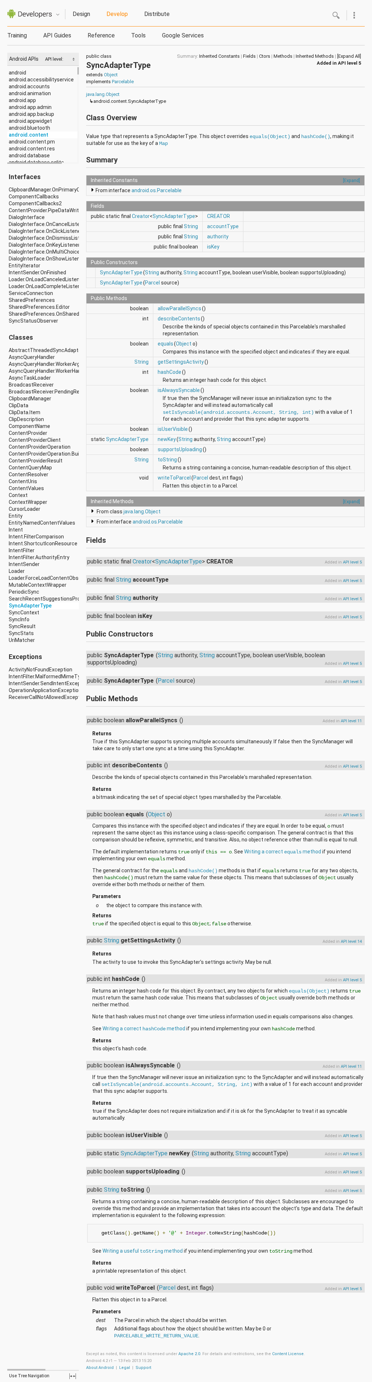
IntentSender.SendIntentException (49, 683)
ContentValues (26, 488)
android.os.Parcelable (157, 190)
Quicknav (58, 15)
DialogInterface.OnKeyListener (44, 245)
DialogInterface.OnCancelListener (48, 224)
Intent (16, 530)
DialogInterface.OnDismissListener (49, 238)
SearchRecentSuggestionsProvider (50, 599)
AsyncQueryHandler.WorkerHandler (49, 371)
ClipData (18, 405)
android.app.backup (31, 114)
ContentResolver (28, 474)
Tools (138, 35)
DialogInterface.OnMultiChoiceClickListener (59, 252)
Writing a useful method (142, 1251)
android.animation (30, 93)
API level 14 (351, 941)
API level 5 (349, 63)
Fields (249, 56)
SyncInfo (19, 619)
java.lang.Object (103, 94)
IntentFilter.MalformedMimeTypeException (59, 676)
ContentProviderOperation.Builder (48, 454)
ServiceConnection (31, 293)
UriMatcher (22, 640)
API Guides (57, 35)
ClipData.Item (24, 412)
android (17, 73)
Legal (124, 1367)
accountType (223, 226)
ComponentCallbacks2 (35, 203)
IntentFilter (22, 550)
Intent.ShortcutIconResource (43, 543)
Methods (283, 56)
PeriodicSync (24, 592)
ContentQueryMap (30, 467)
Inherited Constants (219, 56)
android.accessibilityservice (41, 79)
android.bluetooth (29, 128)
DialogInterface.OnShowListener (47, 259)
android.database (29, 155)
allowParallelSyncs (179, 308)
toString (167, 459)
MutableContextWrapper (37, 585)
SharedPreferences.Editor (39, 307)
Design (81, 14)
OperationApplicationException (45, 690)
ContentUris (23, 481)
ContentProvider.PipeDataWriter (46, 210)
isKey (213, 247)
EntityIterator (24, 265)
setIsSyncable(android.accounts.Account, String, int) (238, 412)
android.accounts (29, 86)
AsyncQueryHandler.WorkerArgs (46, 364)
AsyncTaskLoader (30, 378)
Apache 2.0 (189, 1353)
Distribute (157, 14)
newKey (167, 439)
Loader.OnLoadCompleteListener (47, 286)
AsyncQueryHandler (32, 357)
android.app (22, 100)
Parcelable (123, 81)
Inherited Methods (315, 56)
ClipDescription (26, 419)
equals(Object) (270, 137)
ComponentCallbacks (34, 196)
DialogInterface (27, 217)
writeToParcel (174, 478)
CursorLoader (24, 509)
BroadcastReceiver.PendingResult (49, 392)
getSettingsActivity (181, 362)
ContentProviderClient (35, 440)
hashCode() (315, 137)
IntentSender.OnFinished (37, 272)
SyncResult (22, 626)
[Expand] (351, 180)
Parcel (152, 283)
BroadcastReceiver (31, 385)
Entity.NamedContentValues (42, 523)
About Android (100, 1367)
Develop (117, 14)
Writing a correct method (282, 851)
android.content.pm (32, 142)
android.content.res (32, 148)
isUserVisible (173, 429)
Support (143, 1367)
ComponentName (29, 426)
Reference (101, 35)
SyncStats (21, 633)
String (191, 226)
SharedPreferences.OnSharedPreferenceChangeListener (76, 314)
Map (163, 143)
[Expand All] (349, 56)
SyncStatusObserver (33, 321)
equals (165, 344)
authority (218, 236)
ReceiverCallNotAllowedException (48, 697)
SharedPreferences (32, 300)
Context (18, 495)
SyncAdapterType (30, 606)
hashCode (169, 372)
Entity (16, 516)
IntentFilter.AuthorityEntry (39, 557)
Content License (288, 1353)
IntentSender (24, 564)
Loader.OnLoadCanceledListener (46, 279)
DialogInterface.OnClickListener (45, 231)
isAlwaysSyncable (179, 390)
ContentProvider (28, 433)
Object (111, 74)
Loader (17, 571)
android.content (28, 135)
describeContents (179, 319)
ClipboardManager (30, 398)
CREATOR (218, 216)
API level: (54, 59)
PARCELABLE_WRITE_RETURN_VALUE (156, 1336)
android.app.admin (30, 107)
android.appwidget (30, 121)
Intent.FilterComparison (36, 537)
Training (17, 35)
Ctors (264, 56)
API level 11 (351, 721)
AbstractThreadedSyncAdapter (46, 350)
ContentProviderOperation (39, 447)
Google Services (183, 35)
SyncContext (24, 612)
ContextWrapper (28, 502)
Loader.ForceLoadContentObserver (49, 578)
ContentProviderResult (35, 461)
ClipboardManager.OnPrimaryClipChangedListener (67, 190)
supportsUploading (180, 449)
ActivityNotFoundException (40, 669)
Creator (141, 216)
